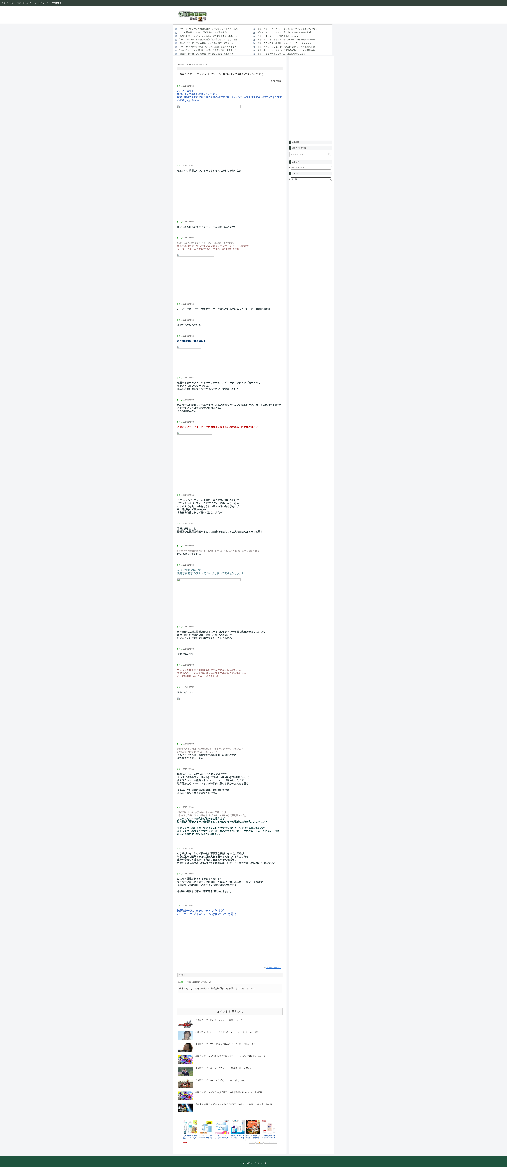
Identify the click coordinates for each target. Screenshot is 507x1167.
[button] (329, 154)
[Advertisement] (230, 198)
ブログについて (24, 3)
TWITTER (56, 3)
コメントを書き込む (229, 1011)
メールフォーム (42, 3)
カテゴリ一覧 (7, 3)
